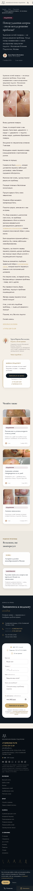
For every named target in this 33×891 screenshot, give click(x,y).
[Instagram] (19, 762)
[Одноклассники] (16, 762)
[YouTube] (3, 762)
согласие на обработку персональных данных (18, 713)
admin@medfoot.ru (7, 748)
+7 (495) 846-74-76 (16, 384)
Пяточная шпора (6, 794)
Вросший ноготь (6, 780)
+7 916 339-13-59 (16, 382)
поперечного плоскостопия (12, 228)
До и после (5, 842)
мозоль (18, 165)
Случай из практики (7, 802)
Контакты (4, 844)
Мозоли (4, 785)
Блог (9, 9)
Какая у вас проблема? (11, 683)
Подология (16, 9)
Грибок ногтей (5, 782)
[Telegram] (9, 762)
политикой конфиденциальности (20, 711)
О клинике (5, 836)
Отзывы (4, 850)
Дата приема (14, 696)
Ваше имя (7, 658)
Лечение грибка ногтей (8, 825)
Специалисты (5, 839)
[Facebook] (22, 762)
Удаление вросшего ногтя (9, 814)
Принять (5, 882)
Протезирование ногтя (8, 819)
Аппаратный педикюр (7, 816)
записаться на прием (10, 324)
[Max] (25, 762)
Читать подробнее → (17, 355)
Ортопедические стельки (8, 827)
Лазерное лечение (7, 822)
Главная (4, 9)
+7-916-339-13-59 (9, 329)
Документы (5, 853)
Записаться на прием (16, 376)
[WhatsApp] (12, 762)
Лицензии (4, 847)
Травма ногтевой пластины (9, 805)
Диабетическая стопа (8, 791)
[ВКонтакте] (6, 762)
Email (10, 674)
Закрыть (14, 882)
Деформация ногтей (7, 788)
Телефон (7, 666)
